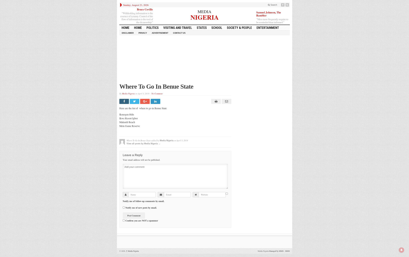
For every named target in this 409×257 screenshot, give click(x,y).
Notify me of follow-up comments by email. (143, 201)
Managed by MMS (276, 251)
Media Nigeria (128, 93)
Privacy (143, 33)
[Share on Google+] (145, 101)
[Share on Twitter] (135, 101)
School (216, 28)
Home (138, 28)
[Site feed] (287, 5)
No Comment (157, 93)
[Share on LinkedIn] (156, 101)
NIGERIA (204, 16)
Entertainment (268, 28)
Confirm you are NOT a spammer (141, 220)
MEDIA (204, 11)
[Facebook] (283, 5)
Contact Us (179, 33)
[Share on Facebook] (124, 101)
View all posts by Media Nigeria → (143, 143)
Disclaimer (128, 33)
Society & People (239, 28)
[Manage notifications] (401, 250)
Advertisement (160, 33)
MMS (287, 251)
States (202, 28)
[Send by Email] (226, 101)
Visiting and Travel (177, 28)
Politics (153, 28)
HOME (125, 28)
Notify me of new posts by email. (141, 207)
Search (273, 5)
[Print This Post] (215, 101)
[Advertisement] (204, 60)
